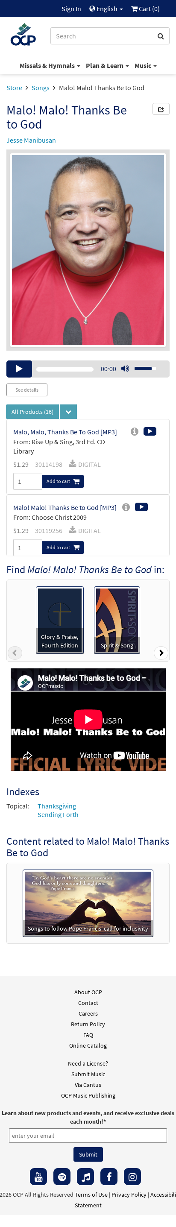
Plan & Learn (105, 65)
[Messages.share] (161, 109)
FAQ (88, 1035)
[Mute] (125, 369)
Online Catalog (88, 1045)
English (107, 8)
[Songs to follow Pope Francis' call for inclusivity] (88, 902)
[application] (88, 369)
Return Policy (88, 1024)
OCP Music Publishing (88, 1095)
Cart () (149, 8)
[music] (85, 1176)
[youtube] (38, 1176)
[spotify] (61, 1176)
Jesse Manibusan (31, 140)
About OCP (88, 992)
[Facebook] (108, 1176)
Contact (88, 1003)
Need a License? (88, 1063)
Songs (41, 87)
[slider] (141, 366)
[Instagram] (132, 1176)
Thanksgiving (57, 806)
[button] (15, 654)
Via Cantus (88, 1085)
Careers (88, 1013)
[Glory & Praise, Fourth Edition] (60, 619)
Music (144, 65)
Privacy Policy (129, 1194)
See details (26, 390)
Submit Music (88, 1074)
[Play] (19, 369)
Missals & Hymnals (48, 65)
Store (14, 87)
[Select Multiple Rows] (68, 411)
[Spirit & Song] (117, 619)
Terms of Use (91, 1194)
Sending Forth (58, 814)
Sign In (71, 8)
